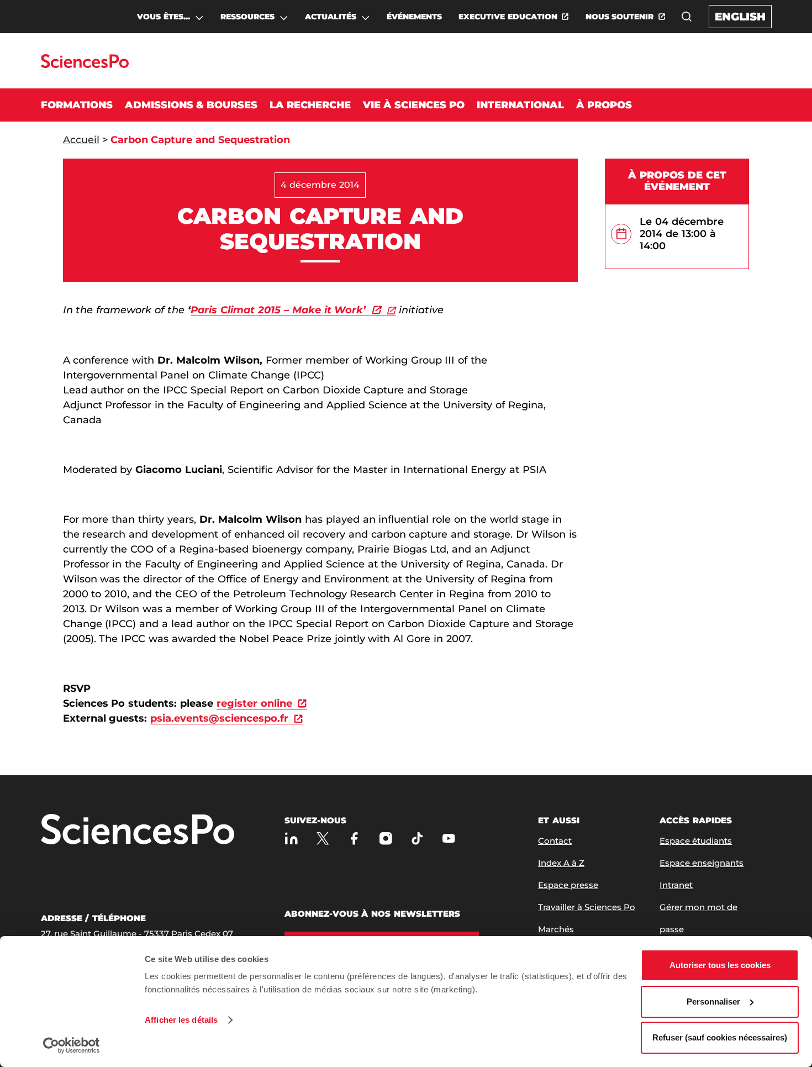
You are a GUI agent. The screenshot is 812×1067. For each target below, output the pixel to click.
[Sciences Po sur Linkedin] (291, 838)
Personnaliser (713, 1001)
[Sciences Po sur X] (323, 838)
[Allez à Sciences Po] (137, 830)
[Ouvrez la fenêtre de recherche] (686, 16)
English (740, 16)
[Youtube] (449, 838)
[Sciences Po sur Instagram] (386, 838)
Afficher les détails (181, 1019)
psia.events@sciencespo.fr (219, 718)
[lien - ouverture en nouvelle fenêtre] (388, 310)
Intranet (676, 885)
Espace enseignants (702, 863)
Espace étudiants (696, 840)
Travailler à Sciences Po (586, 907)
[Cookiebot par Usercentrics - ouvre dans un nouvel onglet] (71, 1045)
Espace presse (568, 885)
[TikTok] (417, 838)
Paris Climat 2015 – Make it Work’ (278, 310)
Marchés (556, 929)
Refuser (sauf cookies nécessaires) (719, 1037)
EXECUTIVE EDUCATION (507, 17)
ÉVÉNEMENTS (414, 17)
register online (254, 703)
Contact (555, 840)
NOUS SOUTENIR (620, 17)
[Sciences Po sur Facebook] (354, 838)
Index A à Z (561, 863)
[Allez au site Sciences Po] (85, 65)
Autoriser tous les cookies (720, 965)
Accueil (81, 140)
